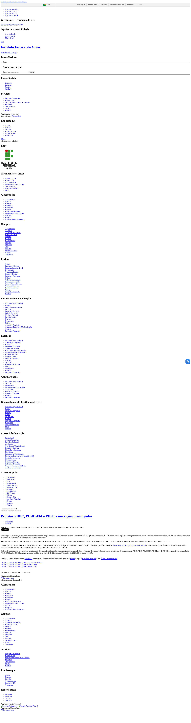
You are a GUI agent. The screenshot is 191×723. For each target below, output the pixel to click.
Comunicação (10, 100)
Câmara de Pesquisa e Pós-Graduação (18, 327)
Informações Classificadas (14, 454)
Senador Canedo (11, 251)
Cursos (7, 264)
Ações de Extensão (12, 348)
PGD (7, 190)
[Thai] (21, 25)
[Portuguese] (2, 25)
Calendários (10, 477)
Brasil (49, 5)
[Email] (8, 524)
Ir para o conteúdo (12, 9)
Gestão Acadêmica (11, 288)
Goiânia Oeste (10, 241)
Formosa (8, 237)
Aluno (7, 125)
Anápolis (8, 231)
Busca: (5, 72)
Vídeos (9, 505)
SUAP (7, 108)
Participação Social (12, 442)
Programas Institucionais (13, 307)
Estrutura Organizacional (14, 268)
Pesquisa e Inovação (12, 311)
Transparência (10, 106)
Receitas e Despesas (12, 393)
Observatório (11, 497)
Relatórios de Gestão (12, 464)
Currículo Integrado (12, 286)
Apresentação (10, 199)
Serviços (8, 290)
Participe (104, 5)
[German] (12, 25)
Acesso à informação (117, 5)
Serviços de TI (11, 487)
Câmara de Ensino (11, 272)
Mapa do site (9, 38)
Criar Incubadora (11, 354)
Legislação (130, 5)
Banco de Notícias (11, 188)
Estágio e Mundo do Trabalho (15, 352)
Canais (140, 5)
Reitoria (8, 201)
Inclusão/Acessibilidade (13, 284)
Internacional (11, 483)
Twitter (7, 698)
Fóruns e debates (11, 274)
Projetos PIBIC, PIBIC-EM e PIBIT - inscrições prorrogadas (46, 516)
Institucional (9, 438)
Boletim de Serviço (12, 462)
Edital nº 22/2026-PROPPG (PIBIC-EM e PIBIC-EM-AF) (22, 562)
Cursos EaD (9, 180)
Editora (9, 495)
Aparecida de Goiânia (13, 233)
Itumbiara (8, 245)
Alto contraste (10, 36)
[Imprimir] (9, 522)
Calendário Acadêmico (13, 280)
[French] (8, 25)
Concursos (9, 135)
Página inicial (16, 116)
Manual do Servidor (12, 425)
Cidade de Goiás (11, 235)
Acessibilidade (10, 34)
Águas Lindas (10, 229)
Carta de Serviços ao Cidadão (15, 466)
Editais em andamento (109, 559)
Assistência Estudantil (13, 342)
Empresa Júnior (10, 356)
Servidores (9, 452)
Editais (7, 278)
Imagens (9, 503)
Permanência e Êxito (12, 282)
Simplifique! (81, 5)
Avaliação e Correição (13, 468)
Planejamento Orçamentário (15, 387)
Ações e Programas (12, 440)
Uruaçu (8, 253)
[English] (5, 25)
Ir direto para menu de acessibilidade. (14, 2)
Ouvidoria (8, 104)
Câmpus (8, 203)
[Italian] (15, 25)
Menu (3, 139)
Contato (8, 110)
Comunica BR (92, 5)
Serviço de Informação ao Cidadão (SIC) (19, 456)
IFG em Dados (10, 182)
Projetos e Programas (12, 276)
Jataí (6, 247)
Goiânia (8, 239)
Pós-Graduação (10, 317)
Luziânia (8, 249)
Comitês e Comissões (12, 325)
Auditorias (9, 444)
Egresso (8, 127)
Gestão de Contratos (12, 391)
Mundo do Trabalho (13, 499)
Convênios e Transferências (15, 446)
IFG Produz (10, 493)
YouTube (8, 700)
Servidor (8, 129)
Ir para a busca (11, 13)
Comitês (8, 209)
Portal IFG (28, 559)
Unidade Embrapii (11, 315)
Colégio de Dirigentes (13, 211)
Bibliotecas (10, 479)
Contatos (8, 217)
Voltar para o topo (7, 578)
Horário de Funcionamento (14, 219)
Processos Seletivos (12, 266)
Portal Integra (11, 491)
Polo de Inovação (11, 313)
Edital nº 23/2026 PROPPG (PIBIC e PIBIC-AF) (19, 564)
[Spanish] (18, 25)
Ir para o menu (11, 11)
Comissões (9, 207)
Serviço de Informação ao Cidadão (17, 102)
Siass (7, 427)
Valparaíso (9, 255)
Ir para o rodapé (11, 15)
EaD (8, 481)
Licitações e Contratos (13, 450)
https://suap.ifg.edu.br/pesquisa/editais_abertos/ (129, 545)
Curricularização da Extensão (15, 350)
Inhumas (8, 243)
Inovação (9, 489)
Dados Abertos (10, 460)
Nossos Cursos (10, 178)
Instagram (8, 696)
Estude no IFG (10, 133)
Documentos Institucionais (14, 184)
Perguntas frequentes (12, 98)
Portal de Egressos (11, 358)
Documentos (9, 270)
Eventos (8, 319)
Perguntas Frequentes (12, 292)
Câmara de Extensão (12, 364)
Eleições (8, 215)
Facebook (8, 694)
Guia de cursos (10, 131)
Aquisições (9, 389)
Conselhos (9, 205)
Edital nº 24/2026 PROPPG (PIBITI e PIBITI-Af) (19, 566)
